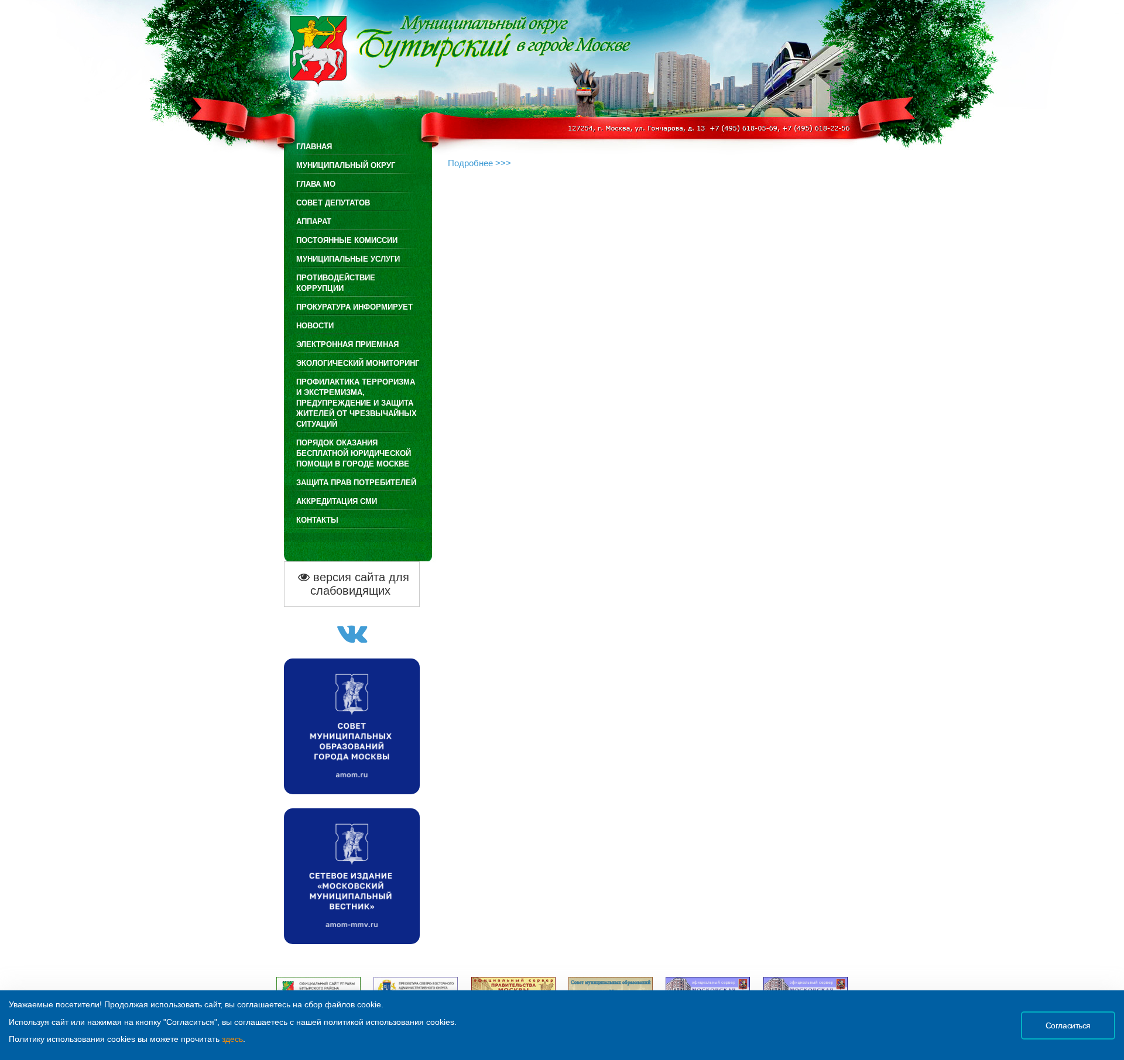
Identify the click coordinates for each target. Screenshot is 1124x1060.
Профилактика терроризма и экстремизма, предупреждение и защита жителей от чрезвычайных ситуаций (356, 403)
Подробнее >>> (479, 163)
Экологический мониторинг (357, 363)
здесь (232, 1039)
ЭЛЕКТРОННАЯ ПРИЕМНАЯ (347, 344)
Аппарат (313, 221)
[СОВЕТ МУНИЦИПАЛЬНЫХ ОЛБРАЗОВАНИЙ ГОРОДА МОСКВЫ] (352, 791)
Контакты (317, 520)
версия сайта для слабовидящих (359, 584)
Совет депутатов (333, 202)
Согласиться (1068, 1025)
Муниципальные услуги (348, 259)
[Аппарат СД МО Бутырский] (352, 639)
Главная (314, 146)
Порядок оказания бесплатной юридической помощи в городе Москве (353, 453)
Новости (315, 325)
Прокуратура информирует (354, 307)
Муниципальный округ (345, 165)
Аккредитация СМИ (336, 501)
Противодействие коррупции (335, 283)
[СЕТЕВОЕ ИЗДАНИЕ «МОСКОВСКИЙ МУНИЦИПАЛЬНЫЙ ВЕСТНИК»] (352, 941)
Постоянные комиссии (346, 240)
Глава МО (315, 184)
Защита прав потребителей (356, 482)
